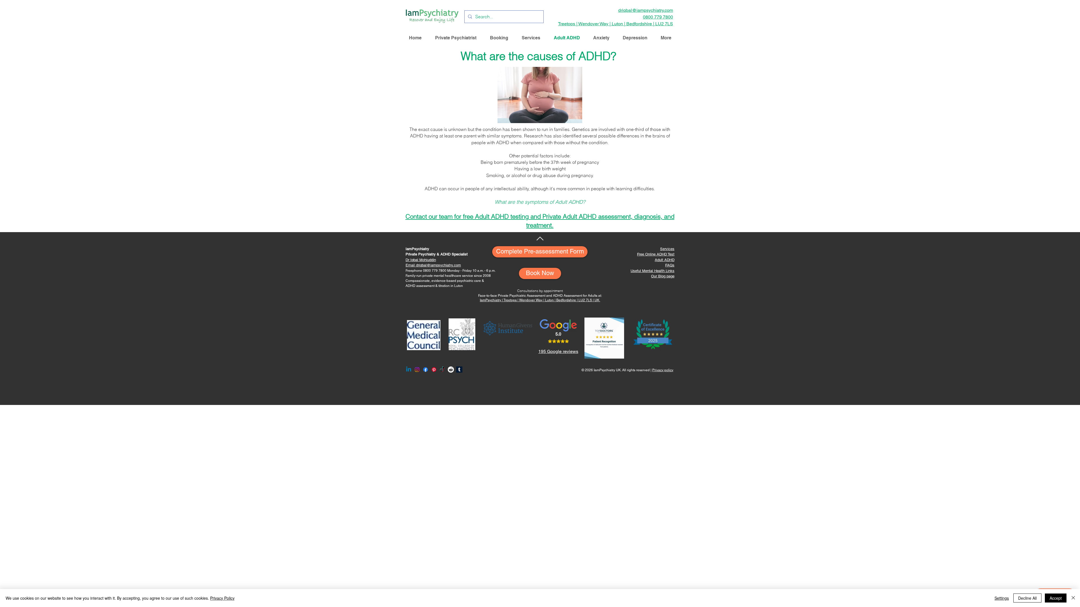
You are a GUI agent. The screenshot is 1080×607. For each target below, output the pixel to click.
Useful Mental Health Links (652, 271)
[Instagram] (417, 369)
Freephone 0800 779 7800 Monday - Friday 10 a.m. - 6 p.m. (451, 271)
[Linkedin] (409, 369)
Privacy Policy (222, 598)
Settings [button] (1001, 598)
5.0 (558, 334)
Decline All (1027, 598)
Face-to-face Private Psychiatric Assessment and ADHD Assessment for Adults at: (540, 296)
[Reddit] (451, 369)
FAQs (669, 265)
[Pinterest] (434, 369)
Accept (1056, 598)
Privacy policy (662, 370)
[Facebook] (425, 369)
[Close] (1073, 598)
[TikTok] (442, 369)
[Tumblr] (459, 369)
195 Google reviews (558, 351)
